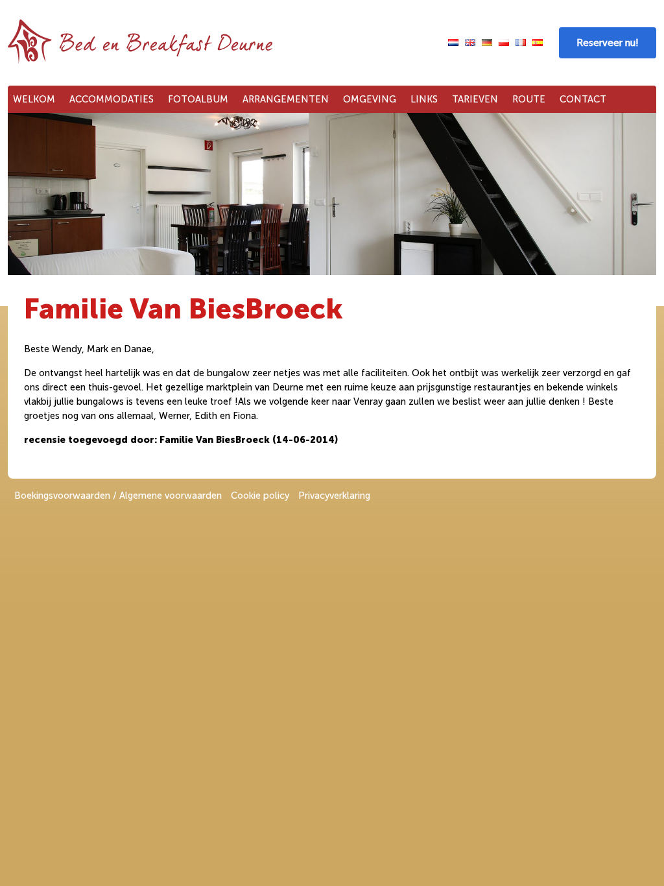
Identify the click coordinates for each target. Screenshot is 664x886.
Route (528, 99)
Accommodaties (111, 99)
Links (424, 99)
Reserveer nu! (607, 43)
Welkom (34, 99)
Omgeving (369, 99)
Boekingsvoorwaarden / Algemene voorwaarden (118, 495)
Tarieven (475, 99)
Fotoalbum (198, 99)
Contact (583, 99)
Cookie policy (260, 495)
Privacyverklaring (334, 495)
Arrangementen (286, 99)
